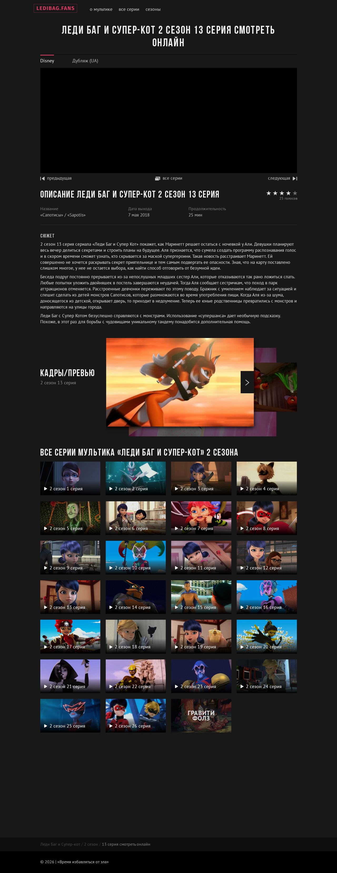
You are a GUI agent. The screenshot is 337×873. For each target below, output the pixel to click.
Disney (47, 61)
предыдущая (59, 178)
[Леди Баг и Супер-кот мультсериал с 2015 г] (55, 9)
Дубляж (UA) (85, 61)
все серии (172, 178)
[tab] (47, 61)
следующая (279, 178)
